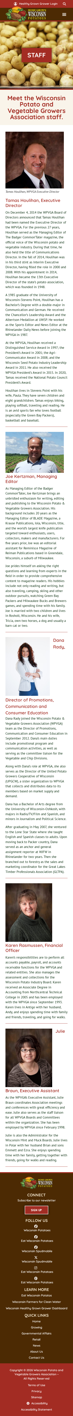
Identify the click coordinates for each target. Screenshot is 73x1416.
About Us (36, 1351)
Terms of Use (36, 1385)
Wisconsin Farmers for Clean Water (36, 1302)
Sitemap (36, 1397)
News (36, 1345)
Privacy (36, 1391)
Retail (36, 1339)
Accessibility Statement (36, 1409)
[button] (64, 4)
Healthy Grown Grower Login (38, 3)
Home (36, 1321)
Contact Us (36, 1357)
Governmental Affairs (36, 1333)
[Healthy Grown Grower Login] (15, 3)
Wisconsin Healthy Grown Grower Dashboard (36, 1308)
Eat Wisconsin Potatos (36, 1295)
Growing (36, 1327)
